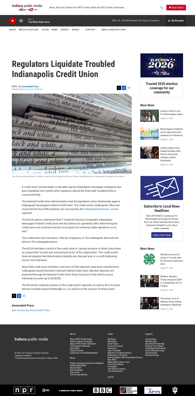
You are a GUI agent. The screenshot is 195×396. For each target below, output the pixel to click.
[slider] (25, 20)
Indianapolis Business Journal (101, 209)
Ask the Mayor (76, 370)
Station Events (76, 351)
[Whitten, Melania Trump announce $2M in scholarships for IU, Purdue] (149, 281)
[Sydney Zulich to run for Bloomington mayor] (149, 116)
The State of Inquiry (116, 369)
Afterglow (112, 341)
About (12, 30)
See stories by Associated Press (31, 310)
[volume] (21, 21)
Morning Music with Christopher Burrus (125, 357)
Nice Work (112, 360)
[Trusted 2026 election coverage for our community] (161, 65)
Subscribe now (162, 235)
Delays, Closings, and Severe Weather (87, 363)
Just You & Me (114, 351)
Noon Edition (75, 368)
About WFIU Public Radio (81, 339)
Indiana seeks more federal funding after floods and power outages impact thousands (170, 154)
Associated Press (30, 86)
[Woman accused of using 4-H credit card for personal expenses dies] (149, 259)
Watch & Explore (29, 30)
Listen (45, 30)
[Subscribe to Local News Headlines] (161, 188)
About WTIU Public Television (83, 344)
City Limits (74, 372)
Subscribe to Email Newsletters (84, 353)
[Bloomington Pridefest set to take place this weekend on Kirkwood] (149, 134)
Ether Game (113, 344)
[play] (12, 20)
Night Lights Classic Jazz (119, 362)
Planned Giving (152, 355)
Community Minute (78, 375)
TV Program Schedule (80, 346)
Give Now (177, 7)
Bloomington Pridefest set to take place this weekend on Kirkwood (171, 132)
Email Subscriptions (114, 30)
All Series (112, 339)
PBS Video (75, 348)
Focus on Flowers (115, 346)
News (55, 30)
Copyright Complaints (23, 356)
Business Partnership (154, 344)
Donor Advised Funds (154, 351)
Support (91, 30)
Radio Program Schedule (81, 341)
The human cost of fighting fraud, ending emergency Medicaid (170, 301)
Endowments (151, 353)
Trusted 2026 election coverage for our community (162, 88)
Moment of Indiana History (119, 353)
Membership (151, 341)
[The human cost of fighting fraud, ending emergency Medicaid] (149, 303)
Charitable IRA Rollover (155, 348)
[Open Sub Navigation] (81, 30)
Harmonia (112, 348)
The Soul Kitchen (115, 371)
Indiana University (41, 353)
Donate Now (150, 339)
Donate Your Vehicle (154, 346)
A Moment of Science (117, 355)
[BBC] (102, 390)
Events (65, 30)
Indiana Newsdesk (78, 365)
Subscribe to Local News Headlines (162, 208)
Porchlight (112, 367)
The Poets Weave (115, 364)
